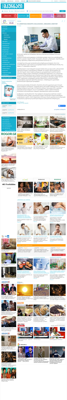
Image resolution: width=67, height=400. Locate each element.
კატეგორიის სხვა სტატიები (23, 199)
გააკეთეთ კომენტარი (60, 109)
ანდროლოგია (7, 37)
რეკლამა (17, 1)
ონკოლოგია (5, 60)
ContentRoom (60, 114)
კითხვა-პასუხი (5, 103)
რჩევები (6, 39)
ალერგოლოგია (6, 47)
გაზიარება (63, 105)
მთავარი (3, 1)
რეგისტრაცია (63, 1)
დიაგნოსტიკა (5, 74)
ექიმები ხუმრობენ (6, 66)
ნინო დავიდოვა (5, 119)
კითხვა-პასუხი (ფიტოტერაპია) (25, 245)
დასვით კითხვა (57, 254)
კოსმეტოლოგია (6, 62)
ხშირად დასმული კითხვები (34, 1)
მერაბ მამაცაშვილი (6, 123)
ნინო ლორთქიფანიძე (7, 126)
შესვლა (56, 1)
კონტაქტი (23, 1)
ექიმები (12, 11)
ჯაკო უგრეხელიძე (6, 128)
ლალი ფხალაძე (5, 121)
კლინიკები (5, 11)
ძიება (62, 11)
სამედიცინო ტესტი (6, 72)
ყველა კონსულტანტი (10, 130)
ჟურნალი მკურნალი (20, 11)
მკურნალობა (11, 109)
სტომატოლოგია (6, 43)
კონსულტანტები (6, 117)
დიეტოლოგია (5, 49)
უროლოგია (6, 35)
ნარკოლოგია (5, 52)
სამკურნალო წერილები (22, 257)
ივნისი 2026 (12, 99)
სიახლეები (4, 28)
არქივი (3, 99)
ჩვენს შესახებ (10, 1)
